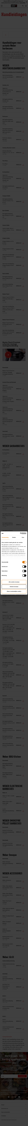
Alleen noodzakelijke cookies (14, 591)
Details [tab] (14, 537)
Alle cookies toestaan (14, 582)
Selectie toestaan (14, 586)
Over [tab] (23, 537)
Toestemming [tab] (5, 537)
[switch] (24, 566)
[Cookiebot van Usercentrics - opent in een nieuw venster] (20, 533)
